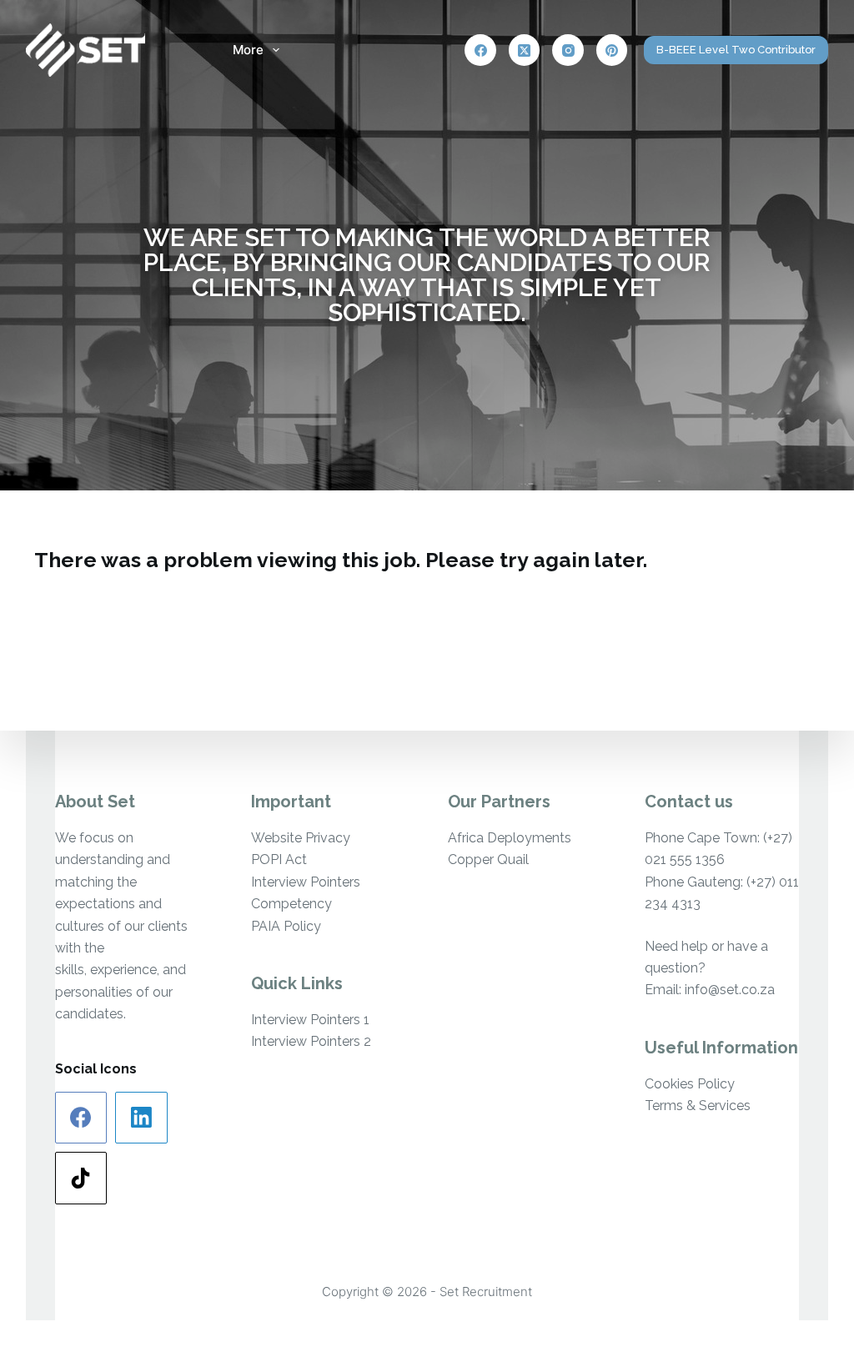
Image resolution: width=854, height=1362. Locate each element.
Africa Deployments (509, 838)
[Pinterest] (612, 50)
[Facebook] (480, 50)
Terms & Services (698, 1105)
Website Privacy (300, 838)
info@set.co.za (730, 990)
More (248, 50)
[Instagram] (568, 50)
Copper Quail (488, 859)
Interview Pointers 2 (311, 1041)
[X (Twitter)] (524, 50)
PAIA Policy (286, 926)
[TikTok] (81, 1178)
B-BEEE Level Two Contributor (736, 49)
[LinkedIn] (141, 1118)
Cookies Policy (690, 1084)
